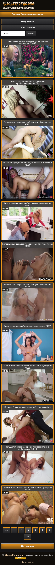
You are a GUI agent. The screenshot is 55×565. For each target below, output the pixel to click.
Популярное (27, 21)
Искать (31, 33)
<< (6, 530)
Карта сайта (28, 562)
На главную (27, 546)
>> (27, 537)
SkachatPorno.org (14, 555)
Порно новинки (27, 27)
